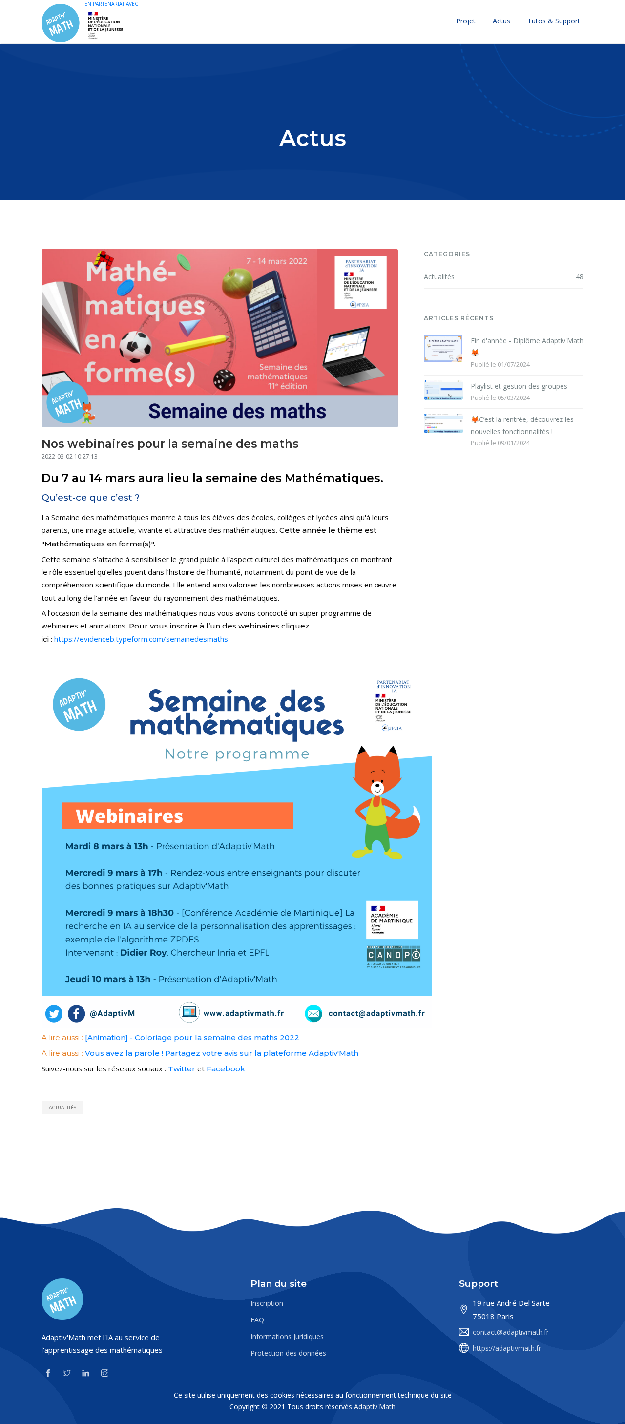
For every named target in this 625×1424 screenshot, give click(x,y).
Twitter (181, 1068)
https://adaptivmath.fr (507, 1348)
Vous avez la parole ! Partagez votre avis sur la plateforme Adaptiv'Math (221, 1053)
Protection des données (288, 1353)
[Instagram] (104, 1372)
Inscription (266, 1303)
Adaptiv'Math (375, 1406)
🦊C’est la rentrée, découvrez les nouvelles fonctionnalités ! (522, 425)
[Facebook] (48, 1372)
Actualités (62, 1107)
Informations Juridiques (287, 1336)
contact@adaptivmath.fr (511, 1332)
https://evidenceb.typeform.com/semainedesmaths (141, 639)
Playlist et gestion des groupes (519, 386)
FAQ (257, 1319)
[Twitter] (67, 1372)
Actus (501, 20)
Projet (466, 20)
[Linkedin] (85, 1372)
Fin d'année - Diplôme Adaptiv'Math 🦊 (527, 346)
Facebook (226, 1068)
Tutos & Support (553, 20)
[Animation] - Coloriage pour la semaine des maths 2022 (192, 1037)
